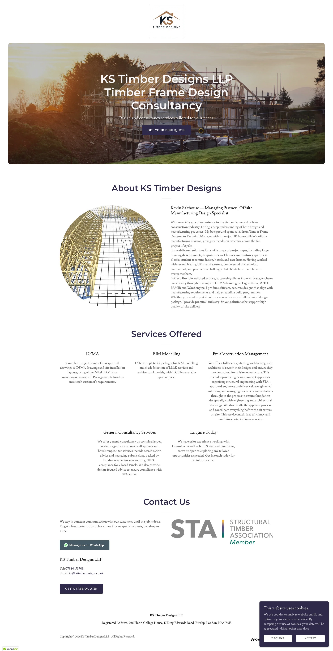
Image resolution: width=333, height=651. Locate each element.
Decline (277, 638)
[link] (166, 21)
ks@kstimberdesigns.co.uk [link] (86, 573)
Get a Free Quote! (81, 589)
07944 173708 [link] (74, 569)
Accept (310, 638)
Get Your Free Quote (167, 130)
